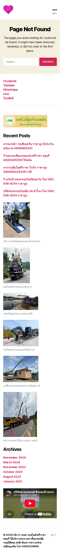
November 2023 (14, 467)
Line (6, 94)
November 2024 (14, 457)
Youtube (8, 85)
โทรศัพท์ (8, 98)
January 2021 (12, 481)
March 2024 (11, 462)
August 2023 (12, 476)
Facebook (9, 81)
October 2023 (13, 472)
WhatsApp (10, 89)
